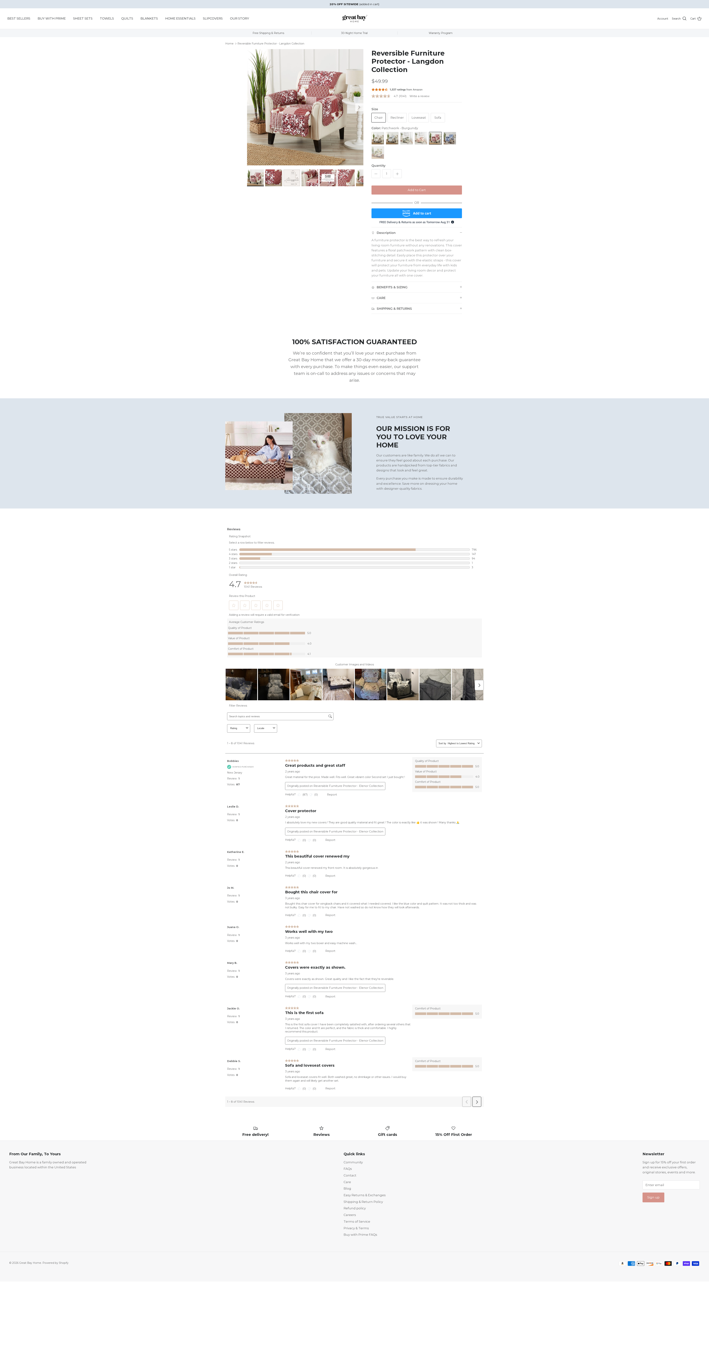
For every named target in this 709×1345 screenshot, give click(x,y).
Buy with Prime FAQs (360, 1234)
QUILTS (127, 18)
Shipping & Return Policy (363, 1202)
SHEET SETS (83, 18)
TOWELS (107, 18)
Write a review (419, 96)
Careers (350, 1215)
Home (229, 43)
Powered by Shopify (55, 1263)
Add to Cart (417, 190)
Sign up (653, 1197)
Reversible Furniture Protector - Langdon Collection (270, 43)
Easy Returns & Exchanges (365, 1195)
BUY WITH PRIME (52, 18)
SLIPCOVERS (213, 18)
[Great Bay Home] (354, 18)
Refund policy (355, 1208)
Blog (347, 1188)
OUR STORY (239, 18)
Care (347, 1182)
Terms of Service (357, 1221)
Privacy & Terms (356, 1228)
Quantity (378, 165)
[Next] (359, 107)
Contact (350, 1175)
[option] (305, 107)
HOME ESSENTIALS (180, 18)
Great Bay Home (30, 1263)
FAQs (348, 1169)
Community (353, 1162)
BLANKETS (149, 18)
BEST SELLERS (18, 18)
